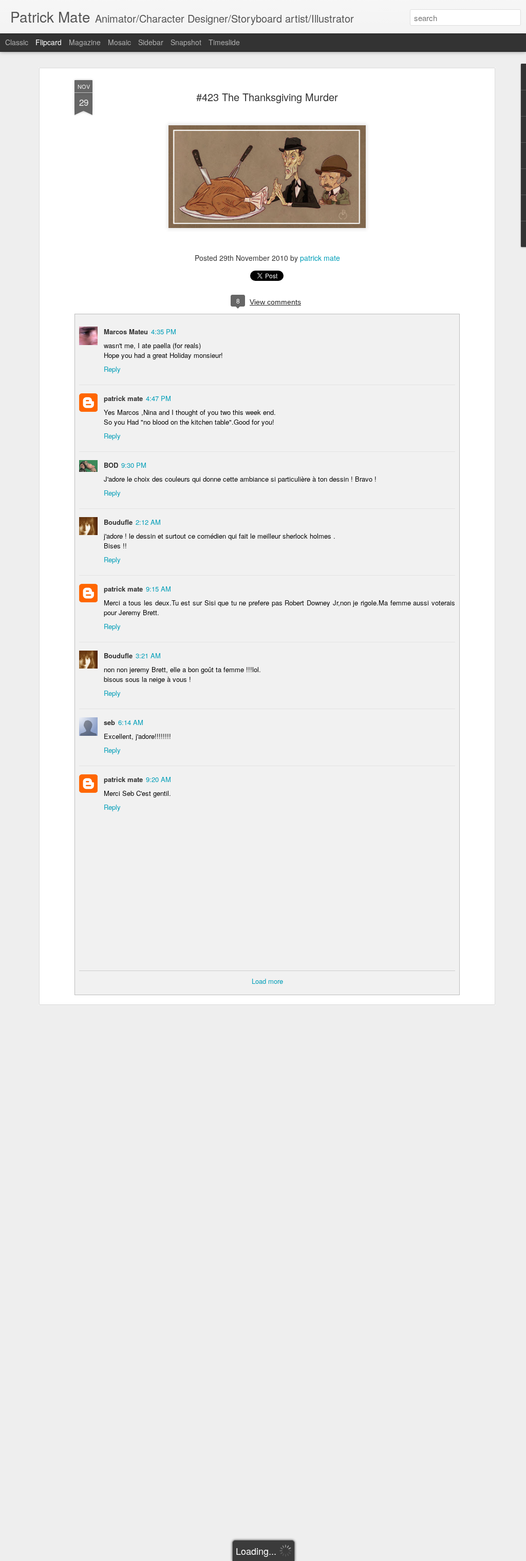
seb (109, 722)
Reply (112, 369)
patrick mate (320, 258)
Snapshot (186, 42)
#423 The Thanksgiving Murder (267, 96)
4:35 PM (163, 331)
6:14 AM (130, 722)
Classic (16, 42)
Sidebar (150, 42)
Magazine (85, 42)
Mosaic (119, 42)
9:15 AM (158, 589)
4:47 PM (158, 398)
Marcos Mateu (126, 331)
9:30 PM (133, 465)
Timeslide (224, 42)
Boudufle (118, 522)
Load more (267, 981)
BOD (111, 465)
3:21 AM (148, 655)
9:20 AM (158, 779)
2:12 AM (148, 522)
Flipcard (48, 42)
